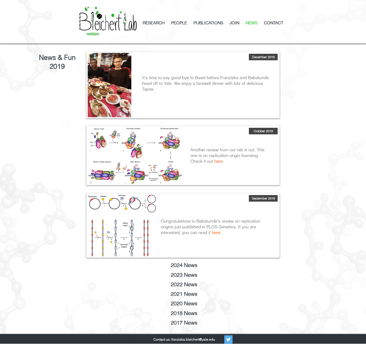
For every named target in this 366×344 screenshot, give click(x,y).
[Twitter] (228, 339)
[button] (263, 57)
